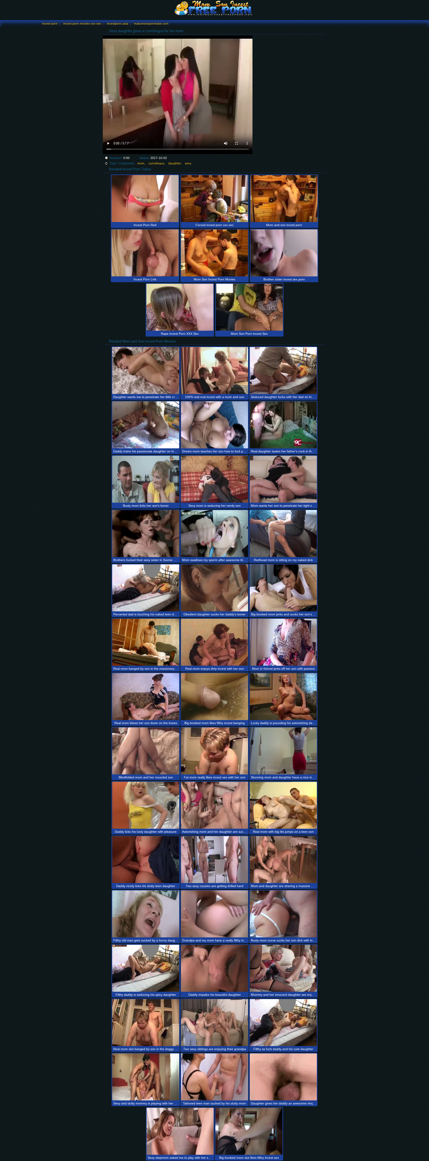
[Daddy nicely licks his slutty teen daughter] (145, 859)
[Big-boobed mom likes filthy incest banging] (214, 696)
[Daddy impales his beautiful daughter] (214, 968)
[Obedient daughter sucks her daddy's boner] (214, 587)
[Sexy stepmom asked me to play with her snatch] (180, 1131)
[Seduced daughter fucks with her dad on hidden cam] (283, 370)
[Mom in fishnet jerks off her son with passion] (283, 642)
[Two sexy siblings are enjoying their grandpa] (214, 1022)
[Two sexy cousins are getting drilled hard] (214, 859)
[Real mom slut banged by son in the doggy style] (145, 1022)
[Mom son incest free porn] (214, 8)
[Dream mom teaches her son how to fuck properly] (214, 424)
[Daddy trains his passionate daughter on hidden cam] (145, 424)
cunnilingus (156, 163)
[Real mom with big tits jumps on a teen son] (283, 805)
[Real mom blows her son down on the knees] (145, 696)
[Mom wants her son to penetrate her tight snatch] (283, 479)
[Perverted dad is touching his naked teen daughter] (145, 587)
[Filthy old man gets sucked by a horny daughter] (145, 913)
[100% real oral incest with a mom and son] (214, 370)
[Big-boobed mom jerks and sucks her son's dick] (283, 587)
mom (140, 163)
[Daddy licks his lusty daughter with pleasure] (145, 805)
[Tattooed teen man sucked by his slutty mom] (214, 1076)
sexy (188, 163)
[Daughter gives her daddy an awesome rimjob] (283, 1076)
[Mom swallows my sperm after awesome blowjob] (214, 533)
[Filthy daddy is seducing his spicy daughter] (145, 968)
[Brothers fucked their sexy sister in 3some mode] (145, 533)
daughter (174, 163)
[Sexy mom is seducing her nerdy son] (214, 479)
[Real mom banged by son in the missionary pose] (145, 642)
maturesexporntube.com (151, 23)
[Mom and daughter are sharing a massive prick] (283, 859)
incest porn (50, 23)
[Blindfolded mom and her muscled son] (145, 750)
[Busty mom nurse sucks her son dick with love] (283, 913)
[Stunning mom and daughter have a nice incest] (283, 750)
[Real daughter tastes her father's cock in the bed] (283, 424)
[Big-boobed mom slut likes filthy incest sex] (248, 1131)
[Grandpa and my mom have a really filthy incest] (214, 913)
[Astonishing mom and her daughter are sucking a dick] (214, 805)
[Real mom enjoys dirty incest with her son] (214, 642)
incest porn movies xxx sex (82, 23)
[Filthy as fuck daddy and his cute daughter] (283, 1022)
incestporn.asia (117, 23)
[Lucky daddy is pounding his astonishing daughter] (283, 696)
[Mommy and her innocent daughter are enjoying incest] (283, 968)
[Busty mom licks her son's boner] (145, 479)
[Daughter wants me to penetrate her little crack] (145, 370)
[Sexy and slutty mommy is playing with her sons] (145, 1076)
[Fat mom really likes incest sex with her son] (214, 750)
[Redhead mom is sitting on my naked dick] (283, 533)
